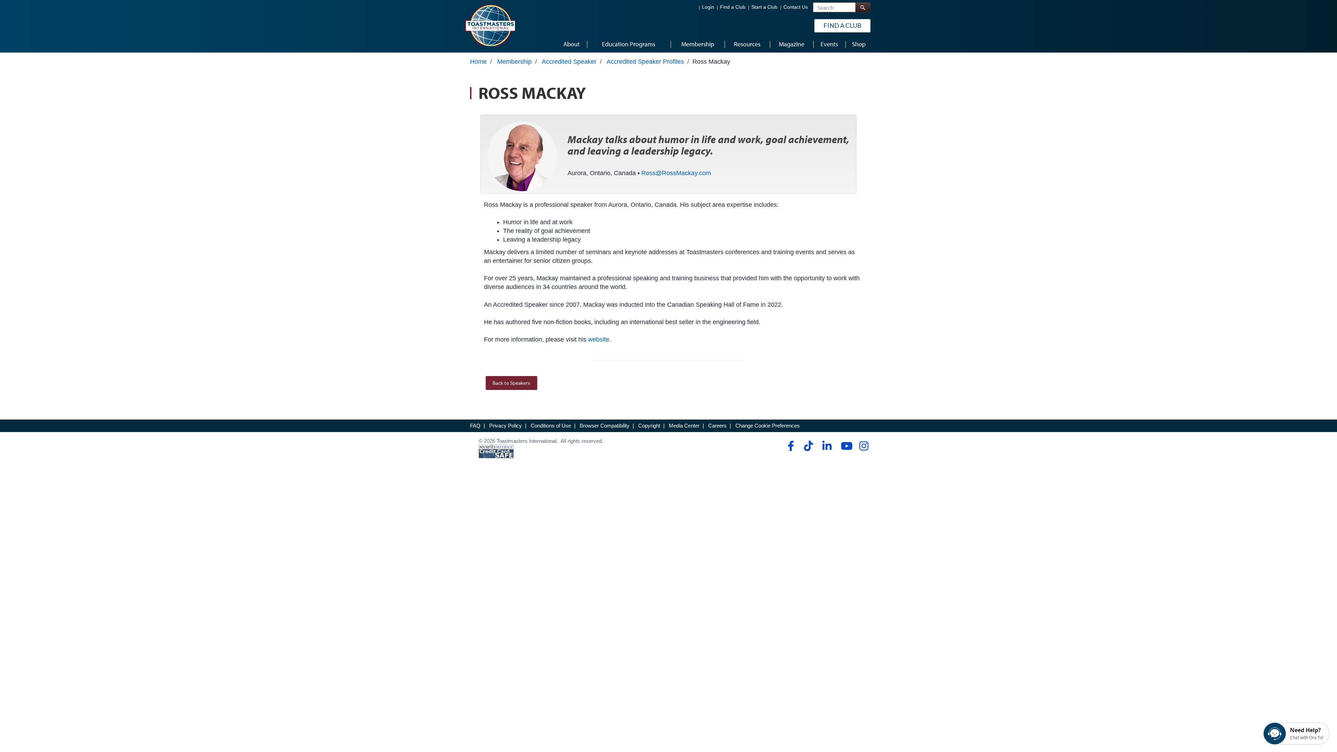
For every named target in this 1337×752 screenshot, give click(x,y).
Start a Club (764, 7)
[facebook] (790, 446)
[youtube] (845, 446)
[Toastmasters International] (490, 25)
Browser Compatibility (605, 426)
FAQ (475, 426)
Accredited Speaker (569, 61)
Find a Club (732, 7)
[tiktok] (808, 446)
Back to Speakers (511, 383)
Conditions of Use (551, 426)
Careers (717, 426)
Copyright (649, 426)
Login (708, 7)
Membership (514, 61)
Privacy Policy (505, 426)
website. (599, 339)
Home (478, 61)
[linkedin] (827, 446)
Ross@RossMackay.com (676, 173)
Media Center (684, 426)
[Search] (862, 7)
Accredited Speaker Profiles (645, 61)
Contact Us (795, 7)
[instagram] (863, 446)
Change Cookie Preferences (767, 426)
